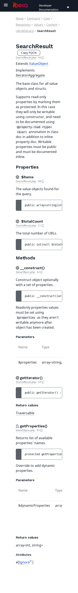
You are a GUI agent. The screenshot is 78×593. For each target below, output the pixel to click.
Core (46, 18)
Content (51, 25)
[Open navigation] (6, 5)
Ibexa (20, 18)
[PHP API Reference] (20, 5)
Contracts (33, 18)
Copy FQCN (29, 53)
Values (38, 25)
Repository (23, 25)
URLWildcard (25, 31)
